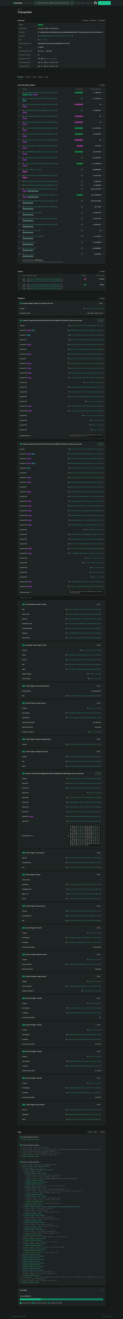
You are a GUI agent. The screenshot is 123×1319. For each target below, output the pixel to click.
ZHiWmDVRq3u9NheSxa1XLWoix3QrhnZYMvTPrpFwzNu (39, 146)
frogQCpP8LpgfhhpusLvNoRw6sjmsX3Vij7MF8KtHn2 (39, 157)
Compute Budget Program (32, 169)
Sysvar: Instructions (31, 230)
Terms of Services (107, 1316)
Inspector (89, 3)
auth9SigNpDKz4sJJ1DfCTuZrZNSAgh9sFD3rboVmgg (39, 218)
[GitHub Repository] (95, 3)
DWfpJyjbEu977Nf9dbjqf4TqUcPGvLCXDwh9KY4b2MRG (40, 181)
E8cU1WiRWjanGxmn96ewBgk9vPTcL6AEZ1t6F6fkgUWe (40, 206)
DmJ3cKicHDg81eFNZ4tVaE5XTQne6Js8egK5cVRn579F (40, 134)
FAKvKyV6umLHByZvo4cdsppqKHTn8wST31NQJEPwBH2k (40, 140)
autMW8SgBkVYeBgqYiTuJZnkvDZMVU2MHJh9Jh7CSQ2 (39, 189)
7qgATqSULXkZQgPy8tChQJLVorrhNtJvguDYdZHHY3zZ (40, 116)
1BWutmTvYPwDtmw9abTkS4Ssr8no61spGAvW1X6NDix (39, 201)
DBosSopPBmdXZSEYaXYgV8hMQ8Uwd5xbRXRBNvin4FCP (40, 185)
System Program (29, 248)
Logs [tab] (46, 77)
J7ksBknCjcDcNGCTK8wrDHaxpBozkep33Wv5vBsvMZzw (40, 163)
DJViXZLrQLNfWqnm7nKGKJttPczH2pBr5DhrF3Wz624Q (40, 104)
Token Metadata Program (32, 212)
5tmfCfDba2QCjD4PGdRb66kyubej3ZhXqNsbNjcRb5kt (40, 128)
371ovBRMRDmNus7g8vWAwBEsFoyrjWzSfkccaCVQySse (40, 152)
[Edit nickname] (72, 36)
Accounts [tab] (28, 77)
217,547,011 (43, 39)
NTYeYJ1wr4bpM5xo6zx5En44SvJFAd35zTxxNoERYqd (39, 98)
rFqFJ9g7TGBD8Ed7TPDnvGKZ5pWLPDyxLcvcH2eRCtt (39, 195)
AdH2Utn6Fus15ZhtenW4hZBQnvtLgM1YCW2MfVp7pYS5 (40, 224)
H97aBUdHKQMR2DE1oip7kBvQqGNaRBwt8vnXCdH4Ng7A (40, 110)
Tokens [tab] (34, 77)
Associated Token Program (32, 236)
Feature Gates (80, 3)
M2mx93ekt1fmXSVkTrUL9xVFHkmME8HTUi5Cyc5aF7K (39, 175)
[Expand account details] (103, 93)
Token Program (28, 242)
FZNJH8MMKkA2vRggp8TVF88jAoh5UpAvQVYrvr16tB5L (55, 36)
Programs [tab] (41, 77)
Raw (101, 303)
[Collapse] (101, 1290)
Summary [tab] (20, 77)
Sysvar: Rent (28, 254)
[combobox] (54, 3)
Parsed (90, 1132)
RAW (95, 1132)
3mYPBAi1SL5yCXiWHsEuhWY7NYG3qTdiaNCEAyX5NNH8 (40, 122)
